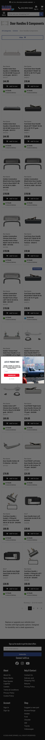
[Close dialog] (43, 358)
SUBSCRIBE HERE (12, 375)
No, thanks (11, 379)
